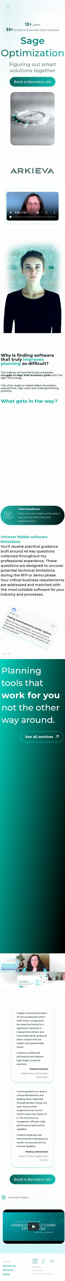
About (6, 1274)
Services (8, 1270)
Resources (9, 1265)
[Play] (34, 1226)
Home (6, 1261)
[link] (32, 1179)
